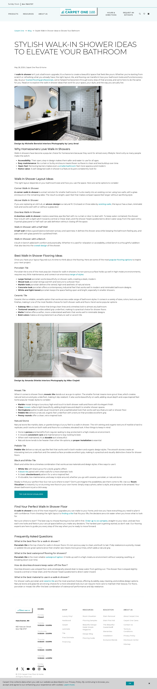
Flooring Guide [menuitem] (89, 638)
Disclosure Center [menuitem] (131, 640)
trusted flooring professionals (39, 80)
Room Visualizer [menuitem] (89, 616)
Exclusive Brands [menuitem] (110, 640)
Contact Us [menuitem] (128, 625)
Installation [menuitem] (108, 636)
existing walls (105, 204)
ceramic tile (49, 581)
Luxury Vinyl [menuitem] (67, 616)
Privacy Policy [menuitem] (129, 636)
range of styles (77, 274)
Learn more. (69, 685)
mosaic (27, 407)
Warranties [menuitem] (107, 631)
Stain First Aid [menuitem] (109, 620)
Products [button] (13, 14)
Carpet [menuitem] (65, 625)
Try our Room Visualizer (31, 494)
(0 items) (148, 14)
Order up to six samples (96, 521)
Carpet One (19, 31)
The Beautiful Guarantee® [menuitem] (108, 626)
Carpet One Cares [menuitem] (131, 620)
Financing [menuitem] (66, 642)
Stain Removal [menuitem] (109, 616)
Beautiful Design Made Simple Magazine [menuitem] (90, 627)
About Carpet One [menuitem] (131, 616)
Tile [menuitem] (63, 633)
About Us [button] (43, 14)
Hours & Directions (111, 14)
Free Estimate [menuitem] (68, 638)
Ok (130, 683)
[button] (140, 13)
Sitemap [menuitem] (127, 644)
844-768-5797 (27, 4)
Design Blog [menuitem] (88, 634)
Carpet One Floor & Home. (33, 674)
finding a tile (67, 513)
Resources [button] (28, 14)
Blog (29, 31)
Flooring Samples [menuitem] (90, 620)
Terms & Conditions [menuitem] (128, 630)
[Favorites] (144, 13)
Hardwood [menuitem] (66, 620)
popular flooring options (120, 260)
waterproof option (54, 557)
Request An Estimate (128, 14)
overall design (40, 246)
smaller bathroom (67, 166)
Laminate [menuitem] (66, 629)
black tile (24, 472)
